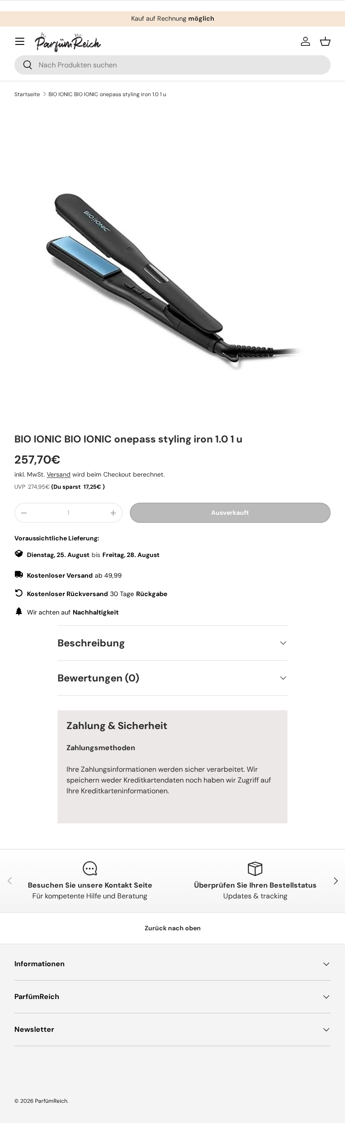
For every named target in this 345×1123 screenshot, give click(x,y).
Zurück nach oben (173, 928)
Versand (59, 474)
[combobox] (172, 65)
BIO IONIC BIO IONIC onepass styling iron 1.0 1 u (107, 94)
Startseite (27, 94)
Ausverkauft (230, 512)
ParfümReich (51, 1101)
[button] (325, 41)
